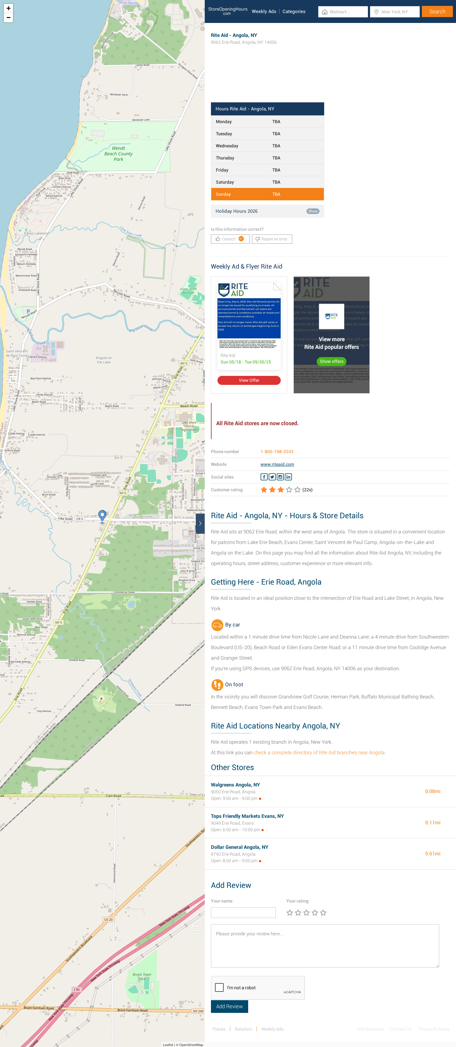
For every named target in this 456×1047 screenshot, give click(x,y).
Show (313, 211)
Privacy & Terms (433, 1029)
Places (219, 1029)
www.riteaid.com (277, 464)
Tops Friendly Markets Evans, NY (247, 816)
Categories (294, 11)
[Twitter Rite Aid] (272, 476)
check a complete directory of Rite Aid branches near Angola (319, 752)
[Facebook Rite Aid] (264, 476)
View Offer (249, 380)
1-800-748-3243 (277, 451)
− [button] (9, 17)
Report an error (274, 239)
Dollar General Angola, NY (239, 847)
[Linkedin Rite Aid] (288, 476)
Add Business (370, 1029)
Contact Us (401, 1029)
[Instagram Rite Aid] (280, 476)
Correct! (232, 239)
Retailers (243, 1029)
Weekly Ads (264, 11)
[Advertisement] (330, 82)
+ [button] (9, 8)
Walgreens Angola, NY (235, 785)
